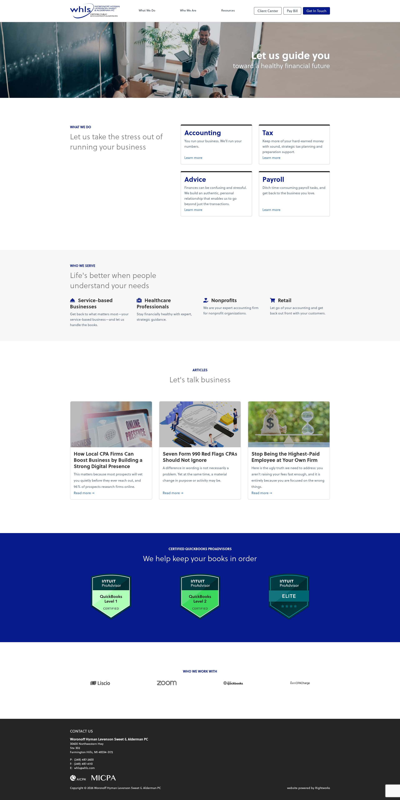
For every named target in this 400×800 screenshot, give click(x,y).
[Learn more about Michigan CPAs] (103, 778)
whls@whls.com (84, 768)
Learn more (207, 157)
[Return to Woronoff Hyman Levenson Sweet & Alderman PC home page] (95, 10)
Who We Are (188, 10)
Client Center (268, 10)
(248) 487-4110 (83, 763)
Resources (228, 10)
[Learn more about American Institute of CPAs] (78, 778)
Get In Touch (316, 10)
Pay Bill (292, 10)
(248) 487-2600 (84, 759)
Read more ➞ (111, 492)
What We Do (147, 10)
